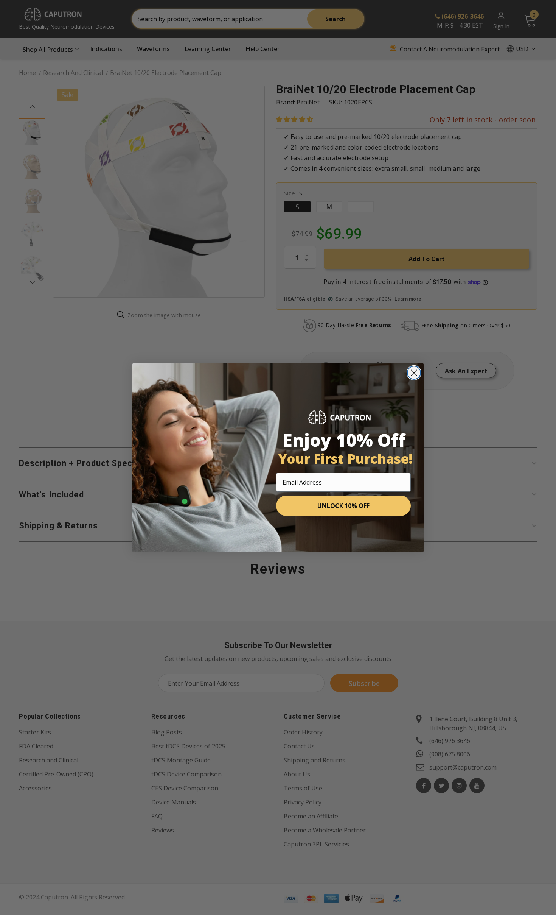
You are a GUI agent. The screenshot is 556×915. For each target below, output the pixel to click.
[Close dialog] (414, 372)
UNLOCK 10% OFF (343, 506)
